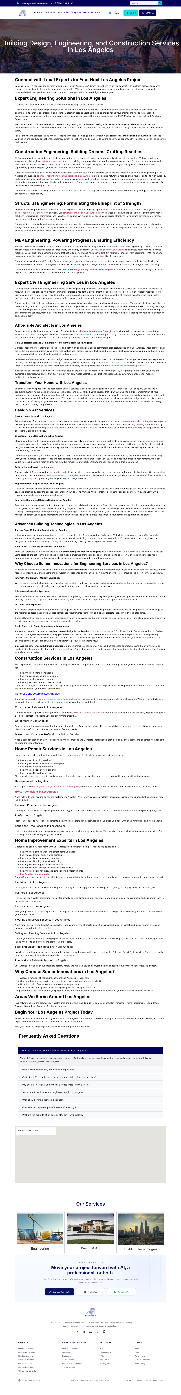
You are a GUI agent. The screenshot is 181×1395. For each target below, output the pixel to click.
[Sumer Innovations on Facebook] (77, 1332)
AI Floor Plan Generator (27, 1371)
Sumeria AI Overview (26, 1349)
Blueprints (76, 12)
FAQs (102, 1356)
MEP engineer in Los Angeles (109, 249)
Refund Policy (140, 1364)
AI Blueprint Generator (26, 1352)
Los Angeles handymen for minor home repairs (55, 786)
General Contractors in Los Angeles (37, 693)
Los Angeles (50, 161)
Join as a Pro (62, 12)
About (97, 12)
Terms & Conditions (142, 1360)
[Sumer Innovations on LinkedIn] (90, 1332)
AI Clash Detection (25, 1367)
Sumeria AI (37, 12)
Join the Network (68, 1367)
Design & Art (90, 1248)
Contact (138, 1352)
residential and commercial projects (126, 365)
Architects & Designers (71, 1349)
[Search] (160, 3)
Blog (101, 1349)
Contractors (66, 1356)
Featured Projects (107, 1352)
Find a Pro (50, 12)
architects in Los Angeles (89, 331)
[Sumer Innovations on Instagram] (97, 1332)
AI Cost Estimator (25, 1364)
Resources (88, 12)
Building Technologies (140, 1249)
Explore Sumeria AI (61, 1292)
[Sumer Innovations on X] (84, 1332)
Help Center (104, 1360)
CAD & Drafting (68, 1360)
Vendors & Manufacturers (72, 1364)
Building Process (106, 1364)
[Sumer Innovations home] (90, 1314)
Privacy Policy (140, 1356)
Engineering (40, 1248)
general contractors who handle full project (59, 699)
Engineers (66, 1352)
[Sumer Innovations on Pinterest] (103, 1332)
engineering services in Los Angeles (60, 475)
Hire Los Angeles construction (89, 712)
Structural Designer (25, 1356)
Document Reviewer (26, 1360)
